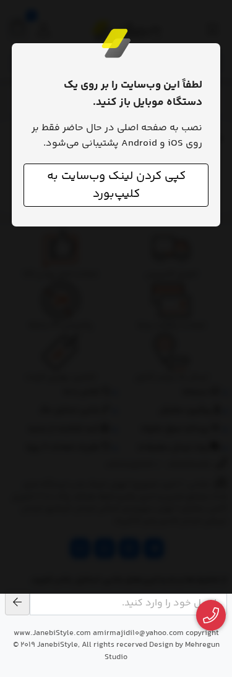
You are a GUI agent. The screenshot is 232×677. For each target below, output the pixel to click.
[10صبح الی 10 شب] (211, 615)
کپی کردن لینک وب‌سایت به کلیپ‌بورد (116, 185)
